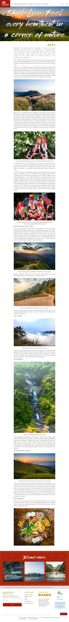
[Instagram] (45, 595)
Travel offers (45, 4)
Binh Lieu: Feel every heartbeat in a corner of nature (39, 587)
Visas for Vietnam (29, 594)
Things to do (31, 4)
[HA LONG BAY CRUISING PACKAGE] (34, 571)
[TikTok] (50, 595)
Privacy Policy (22, 618)
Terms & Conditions (33, 618)
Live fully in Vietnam (16, 4)
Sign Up (12, 604)
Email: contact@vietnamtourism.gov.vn (50, 617)
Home (11, 587)
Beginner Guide (28, 596)
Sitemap (26, 599)
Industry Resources (29, 603)
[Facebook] (39, 595)
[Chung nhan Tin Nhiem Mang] (60, 598)
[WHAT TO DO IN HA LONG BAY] (55, 571)
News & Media (28, 601)
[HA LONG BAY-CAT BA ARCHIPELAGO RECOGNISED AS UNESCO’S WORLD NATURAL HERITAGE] (13, 571)
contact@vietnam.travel (59, 606)
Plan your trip (38, 4)
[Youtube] (42, 595)
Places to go (25, 4)
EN (62, 4)
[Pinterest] (47, 595)
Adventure (23, 587)
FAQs (26, 598)
